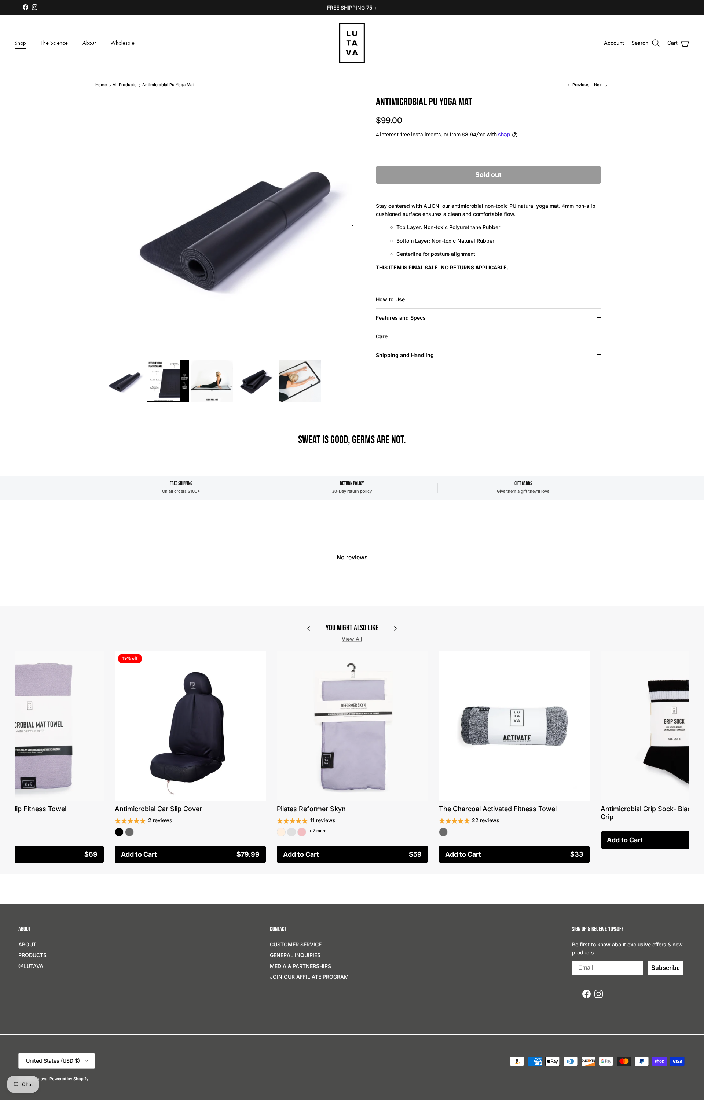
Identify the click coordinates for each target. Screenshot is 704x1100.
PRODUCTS (32, 955)
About (89, 42)
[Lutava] (352, 43)
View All (352, 639)
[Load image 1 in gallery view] (231, 223)
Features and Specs (401, 317)
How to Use (390, 299)
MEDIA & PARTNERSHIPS (300, 966)
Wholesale (122, 42)
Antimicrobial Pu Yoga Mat (168, 84)
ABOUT (27, 944)
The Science (54, 42)
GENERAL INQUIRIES (295, 955)
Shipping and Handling (405, 355)
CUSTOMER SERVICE (296, 944)
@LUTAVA (30, 966)
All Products (124, 84)
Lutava (40, 1078)
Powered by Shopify (69, 1078)
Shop (20, 42)
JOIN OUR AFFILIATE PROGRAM (309, 977)
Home (101, 84)
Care (382, 336)
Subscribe (665, 968)
